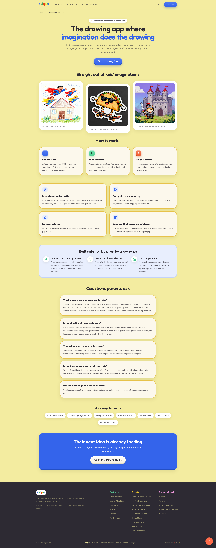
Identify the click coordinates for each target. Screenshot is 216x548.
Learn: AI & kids (117, 501)
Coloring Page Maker (80, 415)
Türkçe (132, 542)
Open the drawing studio (108, 459)
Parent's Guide (166, 505)
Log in (159, 4)
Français (95, 542)
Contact (162, 513)
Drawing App (138, 522)
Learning (58, 4)
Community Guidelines (169, 509)
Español (111, 542)
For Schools (91, 4)
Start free (170, 4)
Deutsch (103, 542)
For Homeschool (108, 422)
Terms (162, 501)
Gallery (69, 4)
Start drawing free (108, 61)
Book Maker (145, 415)
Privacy (162, 496)
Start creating (116, 496)
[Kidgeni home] (44, 4)
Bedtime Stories (126, 415)
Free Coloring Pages (141, 496)
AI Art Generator (55, 415)
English (87, 542)
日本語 (118, 542)
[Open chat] (209, 541)
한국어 (125, 542)
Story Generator (104, 415)
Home (41, 12)
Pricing (79, 4)
